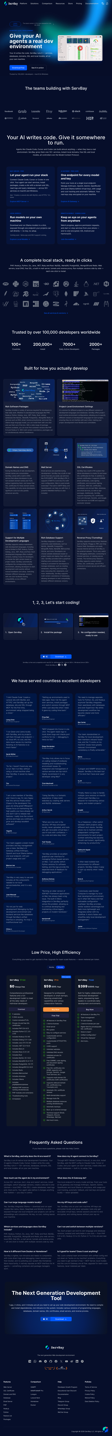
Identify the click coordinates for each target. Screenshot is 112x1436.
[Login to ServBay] (107, 3)
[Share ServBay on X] (62, 665)
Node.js (6, 1408)
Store (70, 3)
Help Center (74, 1148)
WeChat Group (63, 1412)
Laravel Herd (35, 1398)
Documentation (91, 3)
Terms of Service (91, 1387)
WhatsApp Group (64, 1408)
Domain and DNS (10, 1394)
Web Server (8, 1387)
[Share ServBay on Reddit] (65, 665)
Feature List (8, 1416)
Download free (18, 68)
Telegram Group (63, 1401)
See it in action (38, 68)
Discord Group (63, 1405)
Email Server (8, 1401)
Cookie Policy (89, 1394)
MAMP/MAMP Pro (37, 1391)
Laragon (34, 1394)
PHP (5, 1405)
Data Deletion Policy (92, 1401)
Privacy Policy (90, 1391)
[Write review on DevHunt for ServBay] (61, 1368)
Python (6, 1412)
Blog (59, 1398)
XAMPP (33, 1387)
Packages (7, 1419)
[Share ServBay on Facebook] (59, 665)
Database (7, 1398)
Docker (33, 1405)
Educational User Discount (67, 1391)
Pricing (79, 3)
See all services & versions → (56, 313)
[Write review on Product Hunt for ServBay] (50, 1368)
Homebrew (34, 1401)
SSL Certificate (9, 1391)
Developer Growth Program (67, 1387)
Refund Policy (90, 1398)
